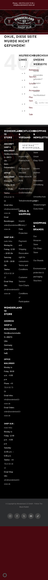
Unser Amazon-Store (37, 148)
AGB (21, 180)
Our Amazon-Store (37, 240)
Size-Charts (24, 285)
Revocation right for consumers (24, 257)
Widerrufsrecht (25, 176)
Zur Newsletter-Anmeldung (38, 180)
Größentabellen (25, 193)
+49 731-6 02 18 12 (9, 464)
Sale (31, 114)
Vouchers (37, 280)
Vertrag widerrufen (31, 146)
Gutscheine (38, 209)
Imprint (22, 221)
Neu (31, 107)
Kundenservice (25, 188)
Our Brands (38, 260)
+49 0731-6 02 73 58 (25, 3)
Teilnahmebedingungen (29, 201)
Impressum (24, 156)
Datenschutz (24, 160)
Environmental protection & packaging (39, 272)
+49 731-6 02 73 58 (8, 388)
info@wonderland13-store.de (24, 5)
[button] (5, 575)
